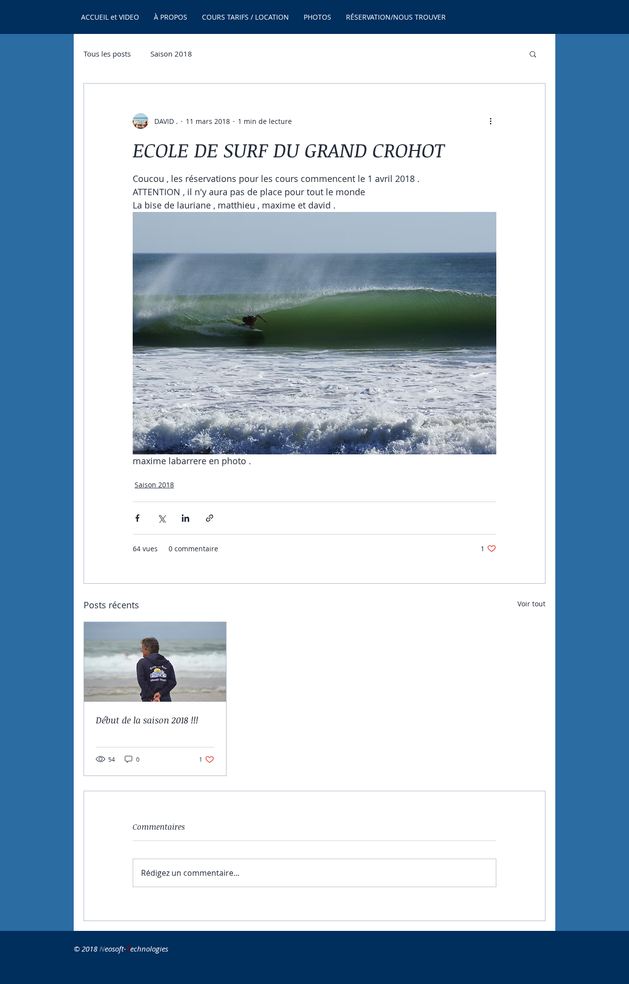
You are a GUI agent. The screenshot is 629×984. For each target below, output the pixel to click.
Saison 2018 (171, 54)
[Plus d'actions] (490, 121)
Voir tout (531, 603)
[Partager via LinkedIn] (185, 518)
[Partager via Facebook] (137, 518)
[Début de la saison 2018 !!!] (155, 662)
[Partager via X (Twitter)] (161, 518)
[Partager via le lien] (209, 518)
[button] (533, 54)
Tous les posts (107, 54)
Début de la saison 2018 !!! (147, 720)
